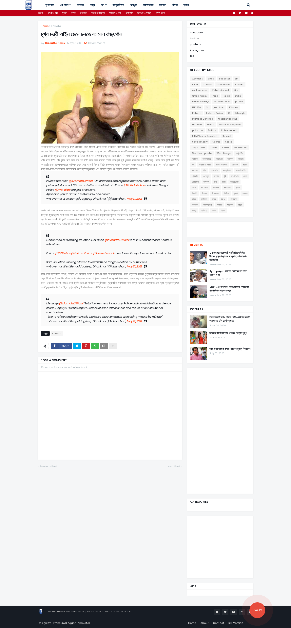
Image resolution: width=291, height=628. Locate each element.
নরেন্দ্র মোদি (234, 181)
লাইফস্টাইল (207, 204)
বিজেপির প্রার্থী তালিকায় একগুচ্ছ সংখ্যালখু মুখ (227, 333)
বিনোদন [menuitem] (162, 5)
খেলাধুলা (206, 176)
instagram (197, 50)
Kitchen (233, 107)
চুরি (225, 176)
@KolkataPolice (134, 185)
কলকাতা (195, 170)
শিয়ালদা (219, 204)
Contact (218, 623)
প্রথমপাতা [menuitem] (49, 5)
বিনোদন (204, 193)
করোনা (40, 13)
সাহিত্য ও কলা (115, 13)
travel (213, 147)
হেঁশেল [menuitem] (175, 5)
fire (236, 90)
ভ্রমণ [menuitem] (186, 5)
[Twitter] (77, 346)
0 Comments (96, 43)
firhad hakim (199, 95)
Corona (207, 84)
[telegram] (220, 233)
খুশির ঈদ (195, 176)
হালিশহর (204, 210)
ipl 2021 (239, 101)
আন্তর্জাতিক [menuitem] (118, 5)
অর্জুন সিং (239, 153)
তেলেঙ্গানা (195, 181)
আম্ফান (240, 159)
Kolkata (56, 26)
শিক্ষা (73, 13)
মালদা (194, 199)
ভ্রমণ (236, 193)
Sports (216, 141)
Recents (196, 245)
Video (225, 147)
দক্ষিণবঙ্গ (206, 181)
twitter (194, 38)
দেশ (215, 181)
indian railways (200, 101)
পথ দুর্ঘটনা (204, 187)
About (205, 623)
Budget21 (224, 78)
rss (192, 56)
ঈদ (193, 164)
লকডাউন (195, 204)
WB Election (240, 147)
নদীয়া (223, 181)
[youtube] (220, 229)
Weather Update (202, 153)
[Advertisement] (220, 430)
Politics (212, 130)
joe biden (219, 107)
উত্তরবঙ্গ (235, 164)
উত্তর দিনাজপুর (221, 164)
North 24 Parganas (230, 124)
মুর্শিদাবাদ (204, 199)
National (197, 124)
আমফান (230, 159)
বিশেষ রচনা (160, 13)
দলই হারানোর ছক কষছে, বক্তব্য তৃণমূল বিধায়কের (229, 349)
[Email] (104, 346)
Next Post (174, 466)
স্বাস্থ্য (240, 204)
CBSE (195, 84)
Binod (211, 78)
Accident (197, 78)
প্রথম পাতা (227, 187)
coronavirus (223, 84)
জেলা (245, 176)
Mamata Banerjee (202, 118)
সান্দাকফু (230, 204)
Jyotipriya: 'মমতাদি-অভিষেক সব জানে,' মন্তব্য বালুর (228, 273)
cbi (236, 78)
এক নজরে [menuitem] (64, 5)
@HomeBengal (103, 253)
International (222, 101)
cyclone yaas (199, 90)
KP (229, 113)
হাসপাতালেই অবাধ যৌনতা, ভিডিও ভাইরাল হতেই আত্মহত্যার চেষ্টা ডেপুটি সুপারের (229, 319)
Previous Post (48, 466)
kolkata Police (214, 113)
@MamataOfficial (81, 181)
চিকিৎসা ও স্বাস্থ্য (144, 13)
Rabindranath (229, 130)
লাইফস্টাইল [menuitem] (148, 5)
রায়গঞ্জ (223, 199)
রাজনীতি (83, 13)
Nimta (210, 124)
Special (227, 136)
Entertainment (220, 90)
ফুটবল (64, 13)
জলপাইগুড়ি (235, 176)
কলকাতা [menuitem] (80, 5)
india (238, 95)
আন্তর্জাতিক (207, 159)
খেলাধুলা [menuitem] (133, 5)
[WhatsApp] (95, 346)
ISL (207, 107)
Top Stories (198, 147)
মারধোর (244, 193)
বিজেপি (194, 193)
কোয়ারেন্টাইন (227, 170)
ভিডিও (226, 193)
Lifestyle (240, 113)
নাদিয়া (194, 187)
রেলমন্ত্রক (233, 199)
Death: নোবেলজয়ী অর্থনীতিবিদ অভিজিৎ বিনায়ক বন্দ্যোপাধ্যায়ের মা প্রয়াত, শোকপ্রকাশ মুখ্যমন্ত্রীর (228, 256)
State (228, 141)
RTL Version (235, 623)
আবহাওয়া (219, 159)
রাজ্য (214, 199)
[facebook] (220, 225)
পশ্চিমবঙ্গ (216, 187)
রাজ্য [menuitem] (92, 5)
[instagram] (220, 231)
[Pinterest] (86, 346)
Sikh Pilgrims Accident (205, 136)
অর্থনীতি (195, 159)
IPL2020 (53, 13)
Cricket (239, 84)
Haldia (226, 95)
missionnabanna (227, 118)
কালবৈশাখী (214, 170)
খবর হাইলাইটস (241, 170)
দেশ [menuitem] (102, 5)
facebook (196, 32)
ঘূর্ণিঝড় (216, 176)
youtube (195, 44)
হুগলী (214, 210)
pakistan (197, 130)
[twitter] (220, 227)
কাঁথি (204, 170)
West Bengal (224, 153)
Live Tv (257, 610)
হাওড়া (194, 210)
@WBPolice (63, 190)
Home (45, 26)
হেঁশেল (223, 210)
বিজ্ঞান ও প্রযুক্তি (98, 13)
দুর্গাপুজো (129, 13)
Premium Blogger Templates (71, 623)
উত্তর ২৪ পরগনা (205, 164)
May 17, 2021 (134, 199)
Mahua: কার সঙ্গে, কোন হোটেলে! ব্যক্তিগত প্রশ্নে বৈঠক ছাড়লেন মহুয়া (229, 288)
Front (215, 95)
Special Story (199, 141)
